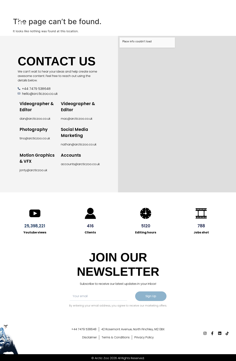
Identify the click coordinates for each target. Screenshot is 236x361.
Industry (125, 18)
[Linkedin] (217, 18)
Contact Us (147, 18)
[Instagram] (203, 18)
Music (65, 18)
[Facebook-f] (210, 18)
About (49, 18)
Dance (106, 18)
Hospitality (85, 18)
